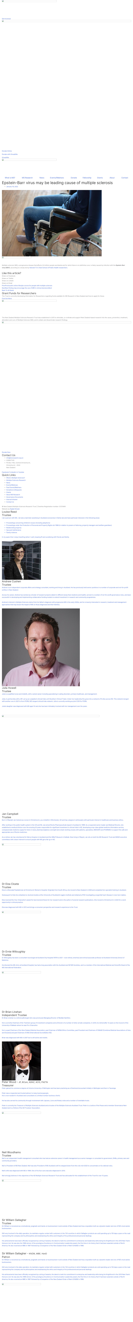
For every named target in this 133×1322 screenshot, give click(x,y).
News (42, 178)
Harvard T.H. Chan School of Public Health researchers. (49, 268)
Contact (124, 178)
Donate (74, 178)
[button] (66, 276)
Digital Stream (15, 509)
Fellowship (87, 178)
